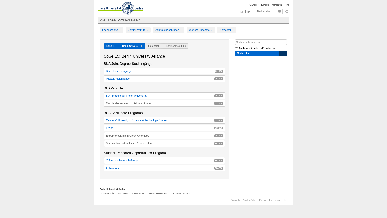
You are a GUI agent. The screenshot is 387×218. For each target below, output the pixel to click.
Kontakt (265, 5)
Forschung (138, 193)
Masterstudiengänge (164, 78)
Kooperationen (180, 193)
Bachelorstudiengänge (164, 71)
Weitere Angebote (199, 29)
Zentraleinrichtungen (167, 29)
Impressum (276, 5)
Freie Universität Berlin (112, 189)
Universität (107, 193)
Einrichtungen (158, 193)
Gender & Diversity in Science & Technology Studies (164, 120)
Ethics (164, 127)
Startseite (254, 5)
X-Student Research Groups (164, 160)
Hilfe (287, 5)
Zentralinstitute (137, 29)
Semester (226, 29)
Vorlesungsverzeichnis (120, 20)
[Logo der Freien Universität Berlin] (120, 9)
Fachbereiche (110, 29)
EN (248, 11)
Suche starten (244, 53)
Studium (123, 193)
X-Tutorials (164, 168)
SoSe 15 (111, 46)
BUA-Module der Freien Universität (164, 95)
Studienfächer (264, 11)
